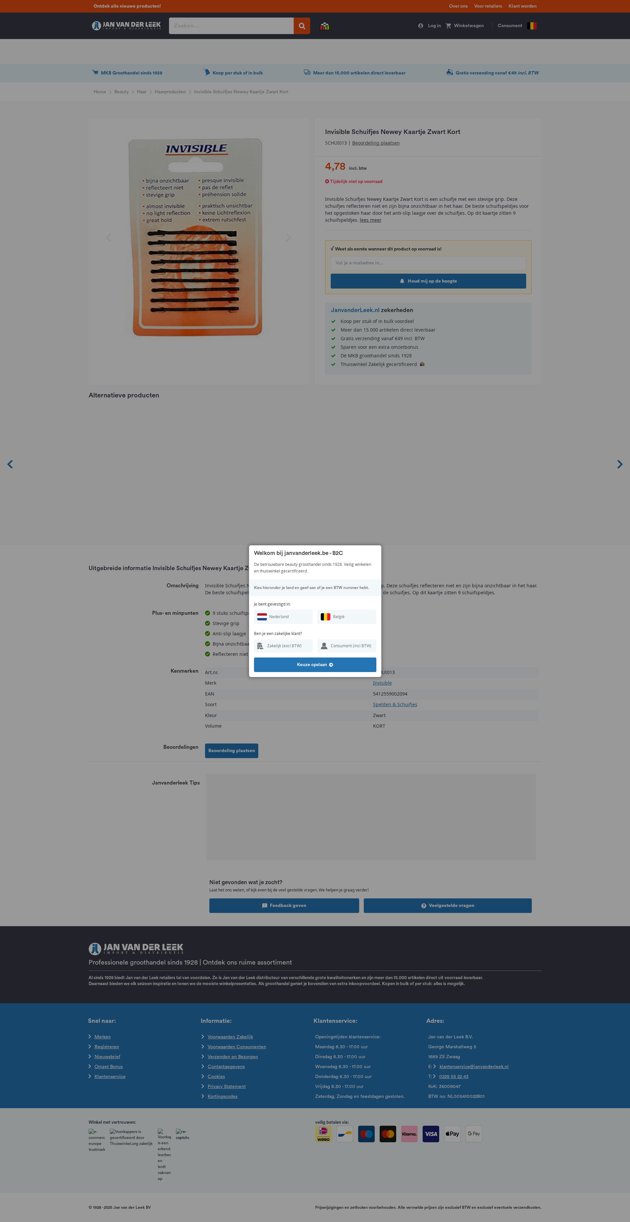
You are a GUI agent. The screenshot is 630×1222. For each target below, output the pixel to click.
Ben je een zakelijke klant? (278, 633)
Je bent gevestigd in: (272, 604)
